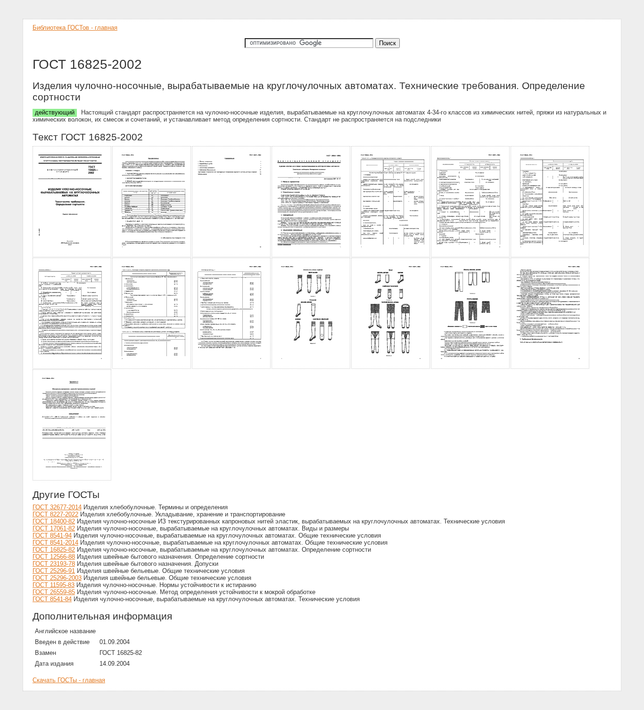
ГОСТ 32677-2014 (57, 507)
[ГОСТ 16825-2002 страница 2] (152, 255)
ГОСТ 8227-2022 (55, 514)
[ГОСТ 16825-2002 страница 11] (311, 367)
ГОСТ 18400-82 (54, 521)
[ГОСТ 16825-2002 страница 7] (550, 255)
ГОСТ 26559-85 (54, 592)
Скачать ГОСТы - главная (69, 680)
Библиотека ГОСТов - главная (75, 27)
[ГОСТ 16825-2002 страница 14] (550, 367)
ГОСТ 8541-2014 (55, 542)
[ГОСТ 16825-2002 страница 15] (72, 478)
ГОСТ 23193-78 (54, 563)
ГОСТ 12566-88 (54, 556)
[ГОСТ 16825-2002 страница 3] (232, 255)
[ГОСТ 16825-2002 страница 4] (311, 255)
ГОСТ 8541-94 (52, 535)
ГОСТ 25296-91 (54, 570)
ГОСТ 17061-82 (54, 528)
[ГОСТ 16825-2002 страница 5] (391, 255)
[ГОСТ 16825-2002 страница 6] (471, 255)
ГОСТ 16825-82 (54, 549)
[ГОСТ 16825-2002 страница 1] (72, 255)
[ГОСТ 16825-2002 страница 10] (232, 367)
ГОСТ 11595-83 (53, 584)
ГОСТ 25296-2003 (57, 577)
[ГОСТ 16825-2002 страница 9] (152, 367)
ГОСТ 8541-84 (52, 599)
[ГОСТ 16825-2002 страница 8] (72, 367)
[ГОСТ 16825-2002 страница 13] (471, 367)
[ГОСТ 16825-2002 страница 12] (391, 367)
